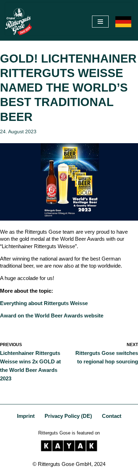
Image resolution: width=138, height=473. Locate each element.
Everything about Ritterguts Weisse (44, 303)
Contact (111, 416)
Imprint (26, 416)
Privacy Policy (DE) (68, 416)
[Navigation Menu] (100, 22)
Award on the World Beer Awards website (51, 316)
